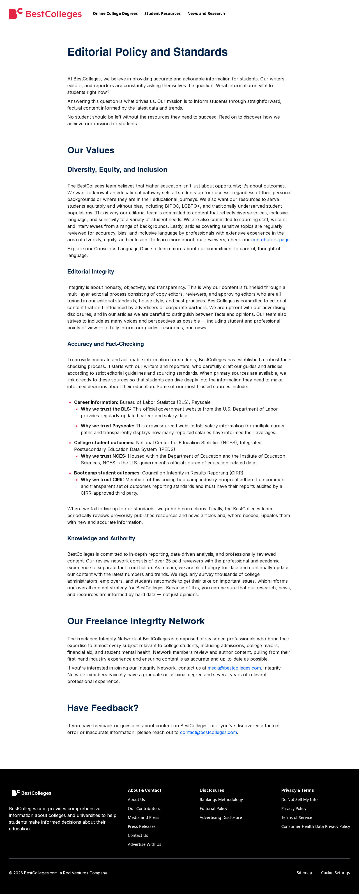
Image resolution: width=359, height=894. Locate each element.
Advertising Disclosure (221, 817)
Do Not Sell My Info (299, 799)
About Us (136, 799)
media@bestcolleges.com (234, 668)
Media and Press (143, 817)
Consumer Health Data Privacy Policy (315, 826)
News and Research (206, 13)
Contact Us (138, 835)
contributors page (270, 239)
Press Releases (142, 826)
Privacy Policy (293, 808)
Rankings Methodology (221, 799)
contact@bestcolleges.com (208, 732)
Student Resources (162, 13)
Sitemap (304, 872)
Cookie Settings (335, 872)
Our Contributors (144, 808)
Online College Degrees (115, 13)
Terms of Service (296, 817)
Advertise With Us (144, 844)
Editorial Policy (213, 808)
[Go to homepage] (45, 13)
